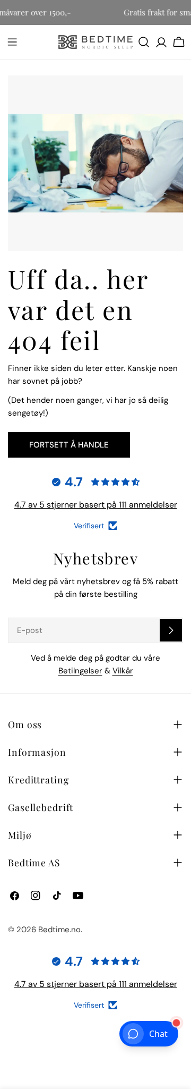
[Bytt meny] (12, 42)
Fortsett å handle (69, 445)
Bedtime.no (59, 929)
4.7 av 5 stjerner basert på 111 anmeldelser (95, 504)
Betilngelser (80, 670)
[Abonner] (171, 630)
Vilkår (122, 670)
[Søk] (143, 42)
